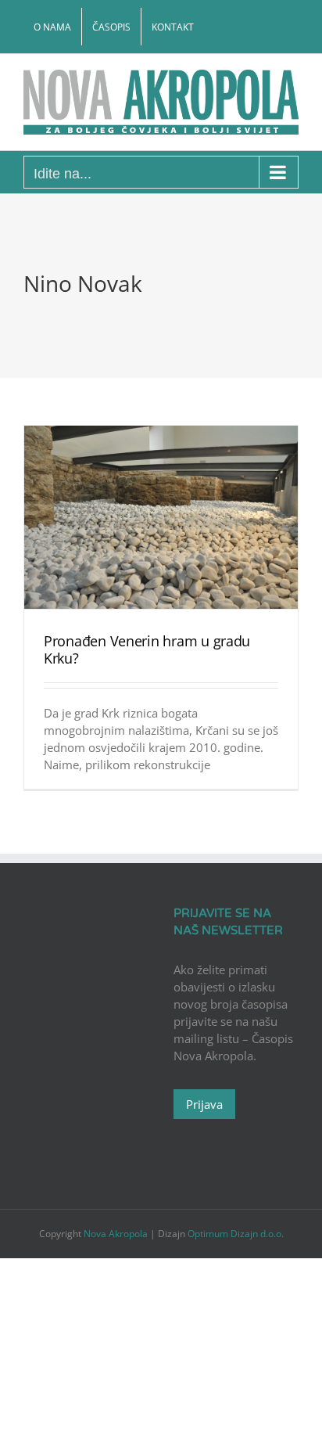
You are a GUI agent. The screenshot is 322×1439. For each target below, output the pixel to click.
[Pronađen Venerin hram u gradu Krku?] (161, 517)
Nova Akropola (117, 1233)
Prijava (204, 1104)
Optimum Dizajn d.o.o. (236, 1233)
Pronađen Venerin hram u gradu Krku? (147, 649)
